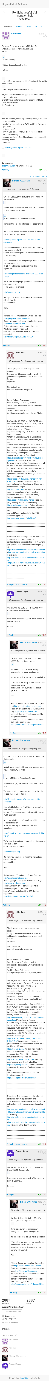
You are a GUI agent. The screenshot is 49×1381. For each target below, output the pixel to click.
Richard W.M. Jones (21, 180)
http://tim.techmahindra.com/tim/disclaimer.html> (26, 564)
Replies (19, 26)
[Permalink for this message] (46, 36)
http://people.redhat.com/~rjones (17, 318)
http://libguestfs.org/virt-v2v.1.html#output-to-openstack (22, 240)
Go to (38, 26)
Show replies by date (38, 176)
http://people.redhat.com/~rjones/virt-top (27, 724)
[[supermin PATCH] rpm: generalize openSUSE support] (45, 11)
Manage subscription (13, 1311)
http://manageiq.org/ (12, 292)
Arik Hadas (16, 33)
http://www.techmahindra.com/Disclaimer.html (26, 549)
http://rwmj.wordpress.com (14, 323)
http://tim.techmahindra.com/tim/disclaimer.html (25, 558)
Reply (6, 169)
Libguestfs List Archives (14, 4)
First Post (8, 26)
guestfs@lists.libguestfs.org (13, 1306)
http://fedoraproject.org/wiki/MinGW (18, 336)
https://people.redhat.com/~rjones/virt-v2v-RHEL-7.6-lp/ (24, 275)
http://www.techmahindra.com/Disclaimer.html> (26, 553)
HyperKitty (24, 1378)
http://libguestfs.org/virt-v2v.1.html (18, 147)
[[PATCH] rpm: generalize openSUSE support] (3, 11)
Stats (29, 26)
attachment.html (8, 165)
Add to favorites (11, 1322)
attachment (21, 584)
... (3, 56)
